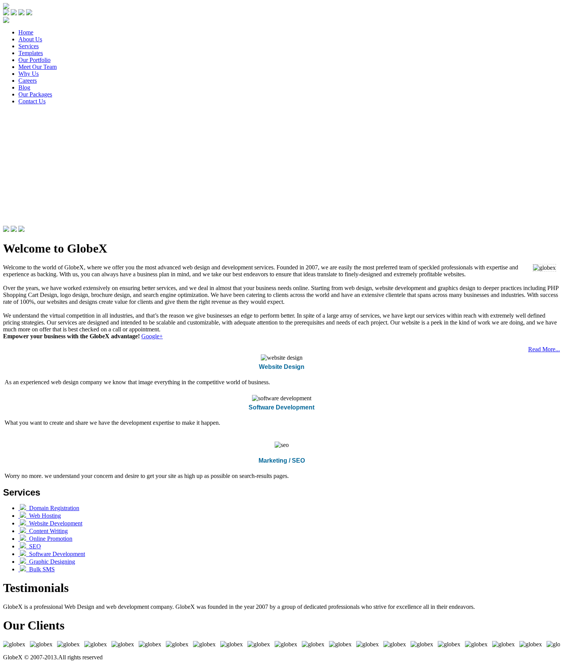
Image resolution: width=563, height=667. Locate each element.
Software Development (55, 554)
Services (28, 46)
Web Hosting (43, 515)
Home (25, 32)
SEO (33, 546)
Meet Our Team (37, 67)
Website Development (54, 523)
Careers (27, 80)
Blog (24, 87)
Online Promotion (49, 538)
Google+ (152, 336)
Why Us (28, 73)
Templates (30, 53)
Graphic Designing (50, 561)
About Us (30, 39)
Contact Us (32, 101)
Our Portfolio (34, 60)
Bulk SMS (40, 569)
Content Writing (47, 531)
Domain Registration (52, 508)
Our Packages (35, 94)
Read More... (544, 349)
